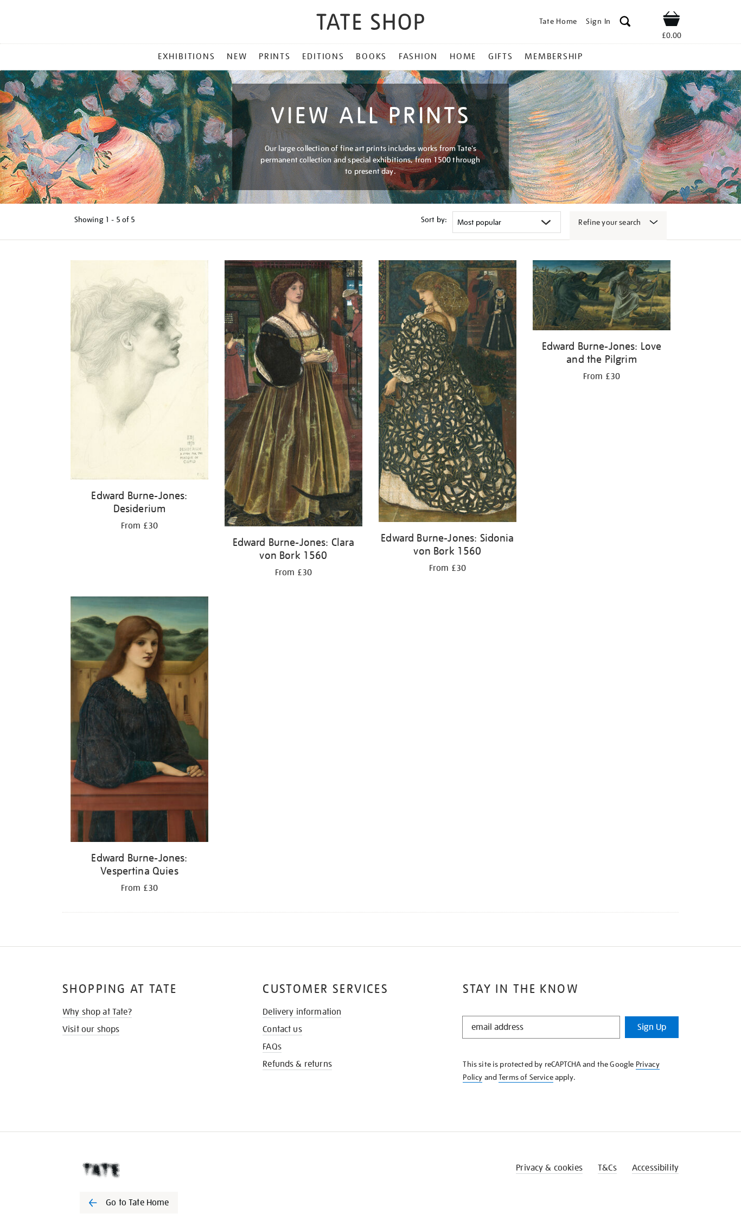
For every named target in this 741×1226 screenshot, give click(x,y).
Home (463, 56)
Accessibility (655, 1167)
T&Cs (607, 1167)
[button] (625, 23)
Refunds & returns (297, 1064)
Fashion (418, 56)
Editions (323, 56)
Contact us (282, 1029)
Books (371, 56)
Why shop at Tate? (97, 1012)
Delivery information (302, 1012)
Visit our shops (90, 1029)
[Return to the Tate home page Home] (370, 24)
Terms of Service (526, 1077)
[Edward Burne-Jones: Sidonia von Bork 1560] (447, 393)
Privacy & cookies (549, 1167)
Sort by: (434, 219)
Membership (554, 56)
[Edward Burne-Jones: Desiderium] (139, 371)
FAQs (272, 1046)
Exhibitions (186, 56)
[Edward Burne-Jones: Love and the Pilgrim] (601, 297)
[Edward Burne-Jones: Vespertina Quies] (139, 721)
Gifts (500, 56)
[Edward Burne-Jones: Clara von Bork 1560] (293, 395)
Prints (275, 56)
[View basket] (671, 20)
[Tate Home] (148, 1170)
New (237, 56)
